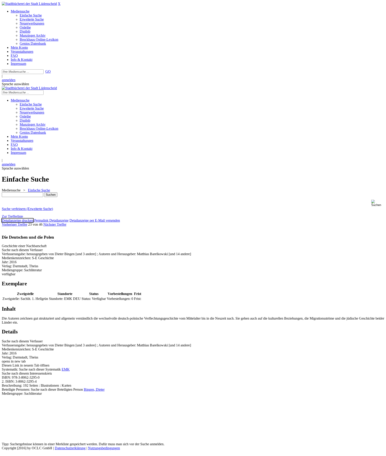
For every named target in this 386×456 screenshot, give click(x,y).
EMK (66, 369)
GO (48, 71)
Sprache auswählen (15, 84)
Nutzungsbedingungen (104, 448)
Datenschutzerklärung (70, 448)
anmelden (8, 80)
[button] (377, 203)
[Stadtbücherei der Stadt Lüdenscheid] (29, 4)
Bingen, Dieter (94, 389)
